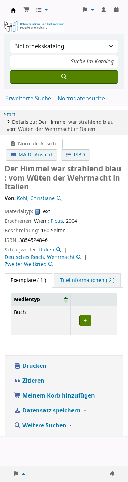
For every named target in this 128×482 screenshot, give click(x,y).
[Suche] (64, 77)
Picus (56, 221)
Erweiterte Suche (28, 98)
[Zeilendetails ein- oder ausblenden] (93, 320)
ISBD (78, 155)
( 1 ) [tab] (28, 280)
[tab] (87, 280)
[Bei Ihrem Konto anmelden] (103, 10)
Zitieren (32, 381)
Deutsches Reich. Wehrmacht (40, 257)
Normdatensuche (81, 98)
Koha (13, 10)
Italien (46, 250)
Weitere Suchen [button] (44, 425)
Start (9, 114)
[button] (27, 10)
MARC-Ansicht (34, 155)
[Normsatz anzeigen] (58, 198)
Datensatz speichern (51, 410)
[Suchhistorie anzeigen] (116, 10)
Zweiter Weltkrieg (26, 264)
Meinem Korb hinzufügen (58, 396)
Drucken (34, 366)
